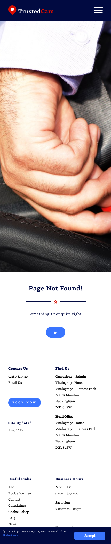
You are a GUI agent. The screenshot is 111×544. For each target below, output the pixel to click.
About (13, 487)
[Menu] (96, 10)
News (12, 524)
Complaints (17, 506)
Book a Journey (19, 493)
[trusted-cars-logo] (46, 10)
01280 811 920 (18, 377)
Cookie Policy (18, 512)
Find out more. (11, 535)
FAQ (11, 518)
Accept (89, 536)
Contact (14, 500)
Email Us (15, 383)
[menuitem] (96, 10)
